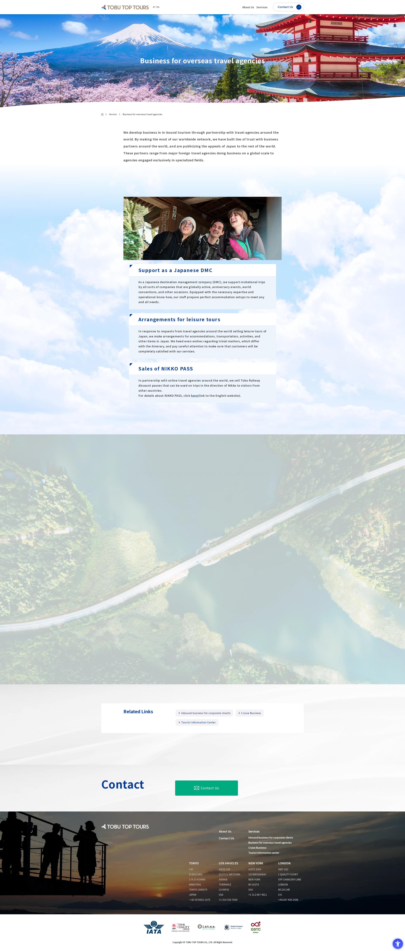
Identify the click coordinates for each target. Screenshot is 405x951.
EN (158, 7)
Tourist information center (263, 852)
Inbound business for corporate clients (206, 713)
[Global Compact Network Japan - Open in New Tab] (233, 927)
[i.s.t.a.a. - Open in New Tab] (207, 927)
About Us (248, 7)
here (194, 395)
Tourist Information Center (198, 722)
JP (154, 7)
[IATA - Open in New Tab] (154, 927)
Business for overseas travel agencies (270, 842)
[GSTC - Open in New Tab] (256, 927)
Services (262, 7)
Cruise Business (251, 713)
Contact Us (210, 788)
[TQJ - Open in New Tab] (180, 927)
